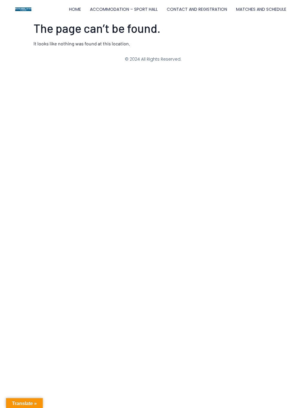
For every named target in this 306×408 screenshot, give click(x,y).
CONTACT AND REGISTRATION (197, 9)
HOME (75, 9)
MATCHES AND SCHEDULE (261, 9)
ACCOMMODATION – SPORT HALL (124, 9)
